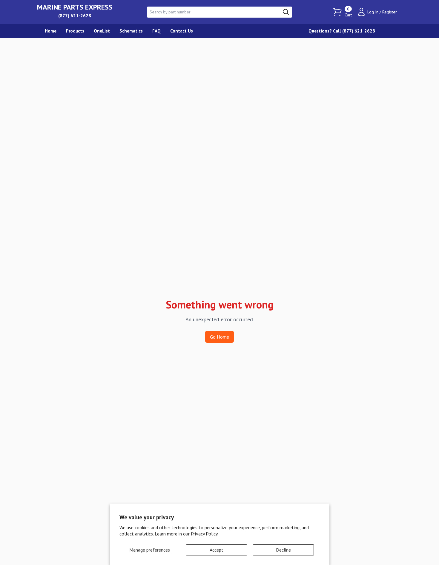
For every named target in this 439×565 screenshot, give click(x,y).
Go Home (219, 337)
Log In (372, 12)
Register (389, 12)
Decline (283, 550)
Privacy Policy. (204, 534)
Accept (216, 550)
